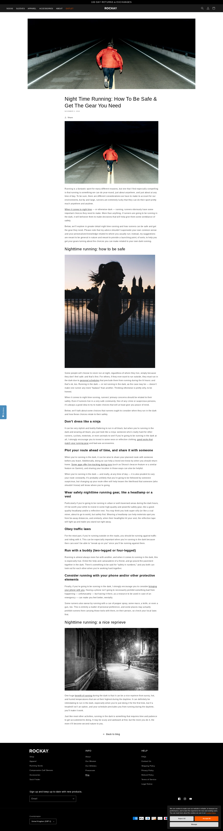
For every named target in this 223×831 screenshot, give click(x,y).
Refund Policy (147, 775)
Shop (32, 757)
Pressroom (90, 770)
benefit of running (83, 696)
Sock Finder (35, 779)
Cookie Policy (211, 813)
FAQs (143, 757)
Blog (87, 775)
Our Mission (90, 761)
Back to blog (113, 734)
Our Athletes (90, 766)
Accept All (206, 818)
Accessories (35, 775)
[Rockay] (111, 8)
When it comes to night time (78, 209)
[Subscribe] (73, 799)
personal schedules (89, 380)
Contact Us (146, 761)
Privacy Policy (147, 770)
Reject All (181, 818)
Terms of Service (148, 779)
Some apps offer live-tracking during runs (91, 464)
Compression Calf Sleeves (41, 770)
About (88, 757)
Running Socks (36, 766)
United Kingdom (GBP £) (41, 821)
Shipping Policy (148, 766)
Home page (39, 751)
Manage (194, 824)
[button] (202, 8)
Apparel (33, 761)
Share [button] (70, 117)
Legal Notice (147, 784)
